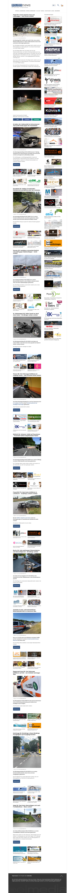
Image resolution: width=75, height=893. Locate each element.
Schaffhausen (48, 10)
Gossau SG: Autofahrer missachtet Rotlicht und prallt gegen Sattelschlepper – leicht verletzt (26, 252)
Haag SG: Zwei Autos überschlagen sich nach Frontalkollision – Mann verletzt (26, 806)
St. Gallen (38, 10)
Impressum (15, 875)
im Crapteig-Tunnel (17, 403)
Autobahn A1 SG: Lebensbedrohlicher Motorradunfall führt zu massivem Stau (24, 610)
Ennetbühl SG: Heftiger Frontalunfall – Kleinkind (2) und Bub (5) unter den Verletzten (26, 189)
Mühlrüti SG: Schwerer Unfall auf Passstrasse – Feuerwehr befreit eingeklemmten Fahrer (26, 435)
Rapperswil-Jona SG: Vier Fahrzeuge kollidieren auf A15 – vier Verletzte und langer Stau (26, 673)
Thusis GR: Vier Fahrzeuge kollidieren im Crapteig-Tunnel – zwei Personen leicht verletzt (27, 374)
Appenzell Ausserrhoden (20, 10)
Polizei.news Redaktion (22, 149)
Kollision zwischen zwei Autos (23, 517)
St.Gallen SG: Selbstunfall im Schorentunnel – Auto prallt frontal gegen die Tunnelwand (26, 125)
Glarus (52, 10)
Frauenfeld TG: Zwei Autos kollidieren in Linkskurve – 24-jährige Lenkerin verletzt (25, 492)
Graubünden (57, 10)
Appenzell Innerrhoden (30, 10)
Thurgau (42, 10)
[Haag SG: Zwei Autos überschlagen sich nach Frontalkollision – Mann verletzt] (27, 817)
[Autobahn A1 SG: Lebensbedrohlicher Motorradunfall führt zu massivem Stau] (27, 623)
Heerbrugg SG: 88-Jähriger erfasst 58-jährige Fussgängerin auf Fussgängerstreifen (26, 733)
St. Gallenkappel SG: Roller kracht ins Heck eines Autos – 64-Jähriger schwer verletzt (26, 314)
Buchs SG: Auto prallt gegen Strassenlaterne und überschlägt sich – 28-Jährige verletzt (26, 551)
